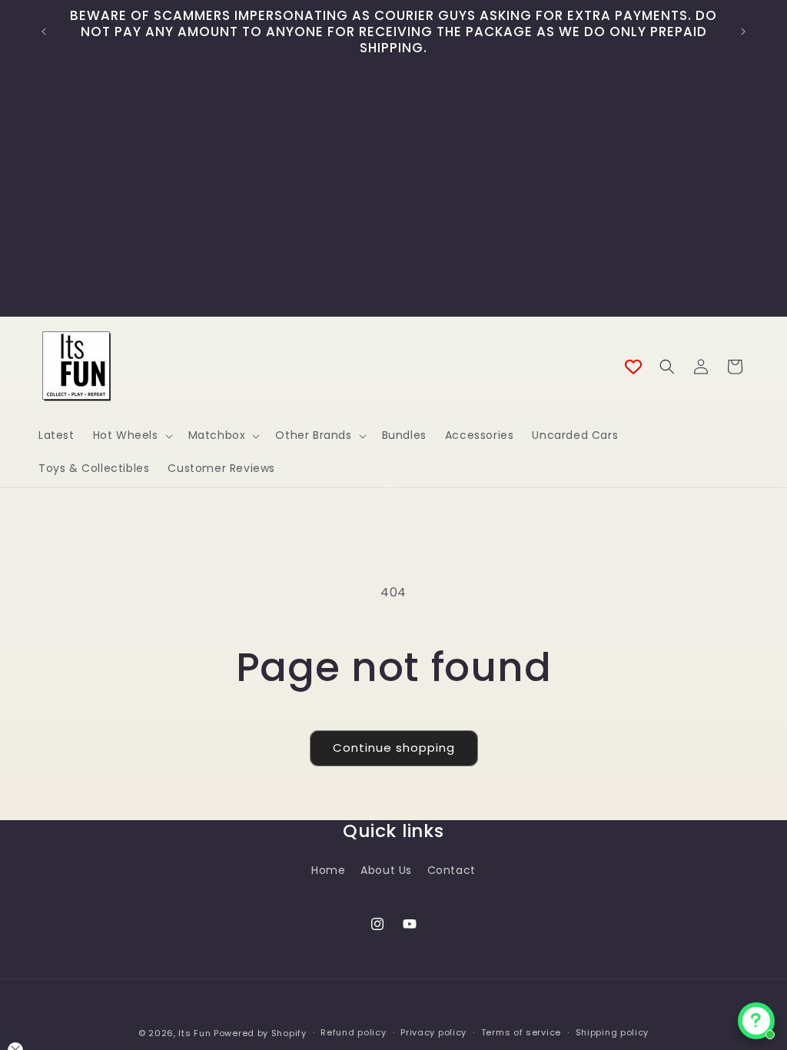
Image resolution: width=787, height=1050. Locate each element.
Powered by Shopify (260, 1033)
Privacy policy (433, 1032)
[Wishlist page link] (633, 366)
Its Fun (194, 1033)
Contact (451, 870)
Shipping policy (612, 1032)
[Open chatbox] (756, 1020)
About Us (386, 870)
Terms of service (521, 1032)
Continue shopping (394, 747)
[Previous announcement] (44, 31)
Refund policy (353, 1032)
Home (328, 870)
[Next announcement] (743, 31)
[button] (131, 435)
